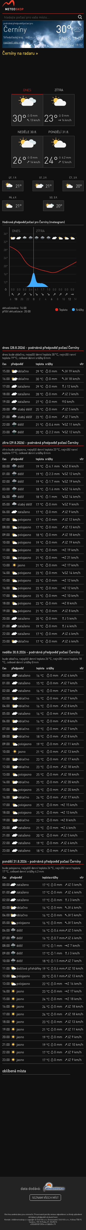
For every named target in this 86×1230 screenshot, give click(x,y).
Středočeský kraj (13, 37)
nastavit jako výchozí (15, 42)
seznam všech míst (45, 1197)
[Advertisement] (43, 71)
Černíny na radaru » (20, 53)
